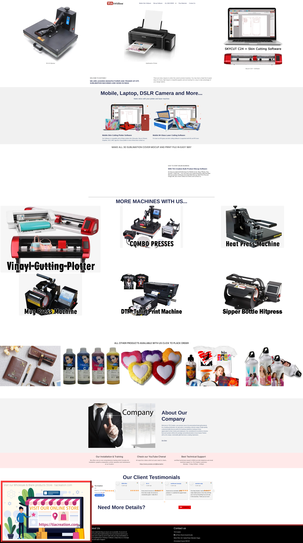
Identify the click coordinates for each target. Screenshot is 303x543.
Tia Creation (99, 486)
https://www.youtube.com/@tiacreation (151, 464)
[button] (164, 440)
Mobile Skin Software (145, 3)
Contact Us (192, 3)
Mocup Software (157, 3)
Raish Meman (149, 483)
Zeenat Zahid (174, 483)
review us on (98, 495)
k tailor (123, 483)
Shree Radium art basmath (202, 483)
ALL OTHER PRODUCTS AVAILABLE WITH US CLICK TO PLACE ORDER (151, 343)
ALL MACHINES (169, 3)
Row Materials (183, 3)
